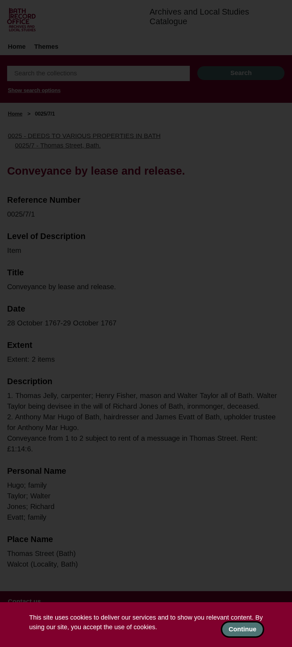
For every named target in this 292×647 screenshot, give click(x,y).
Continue (242, 629)
